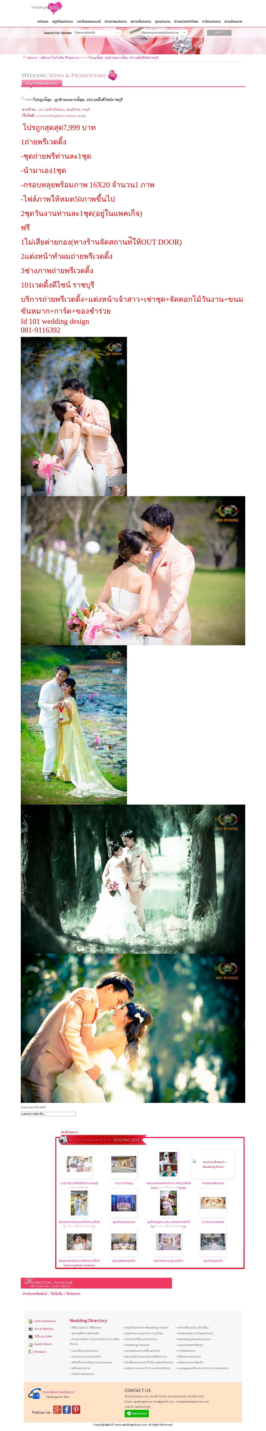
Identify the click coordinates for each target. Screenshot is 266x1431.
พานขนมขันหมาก (213, 1183)
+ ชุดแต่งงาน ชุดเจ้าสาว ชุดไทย (143, 1333)
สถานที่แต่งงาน (141, 21)
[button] (118, 32)
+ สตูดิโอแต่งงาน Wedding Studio (146, 1327)
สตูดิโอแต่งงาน (62, 21)
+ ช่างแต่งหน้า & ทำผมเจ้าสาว (195, 1333)
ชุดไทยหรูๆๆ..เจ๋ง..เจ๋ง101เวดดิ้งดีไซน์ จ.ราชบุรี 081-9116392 (168, 1224)
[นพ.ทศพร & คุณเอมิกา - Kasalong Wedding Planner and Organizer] (168, 1249)
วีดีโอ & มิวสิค (43, 1336)
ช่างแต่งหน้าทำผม (186, 21)
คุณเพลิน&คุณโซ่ (123, 1260)
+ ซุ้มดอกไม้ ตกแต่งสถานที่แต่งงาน (145, 1356)
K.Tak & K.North (213, 1221)
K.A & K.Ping (124, 1183)
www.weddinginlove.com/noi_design (62, 115)
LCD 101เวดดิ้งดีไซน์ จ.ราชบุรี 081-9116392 (79, 1185)
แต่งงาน (32, 57)
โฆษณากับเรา (43, 1344)
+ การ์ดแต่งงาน (185, 1350)
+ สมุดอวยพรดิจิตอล (189, 1344)
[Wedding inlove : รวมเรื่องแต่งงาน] (55, 8)
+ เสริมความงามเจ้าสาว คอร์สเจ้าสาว (147, 1368)
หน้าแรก (42, 21)
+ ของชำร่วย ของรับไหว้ (85, 1356)
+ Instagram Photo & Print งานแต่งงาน (202, 1368)
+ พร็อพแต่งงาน (80, 1368)
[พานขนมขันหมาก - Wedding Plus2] (213, 1166)
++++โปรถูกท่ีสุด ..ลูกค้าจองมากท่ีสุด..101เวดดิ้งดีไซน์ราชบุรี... (121, 57)
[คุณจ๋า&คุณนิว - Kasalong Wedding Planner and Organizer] (213, 1249)
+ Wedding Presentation (193, 1339)
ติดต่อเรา (40, 1351)
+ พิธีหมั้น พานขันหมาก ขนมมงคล (91, 1362)
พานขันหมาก (233, 21)
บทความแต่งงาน (45, 1321)
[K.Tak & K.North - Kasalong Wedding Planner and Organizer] (213, 1207)
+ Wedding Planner (136, 1344)
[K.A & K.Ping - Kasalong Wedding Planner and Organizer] (123, 1171)
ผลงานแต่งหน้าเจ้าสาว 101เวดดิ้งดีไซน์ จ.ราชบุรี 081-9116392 (169, 1185)
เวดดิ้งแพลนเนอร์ (89, 21)
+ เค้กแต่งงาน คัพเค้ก (189, 1362)
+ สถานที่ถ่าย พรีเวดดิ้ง (85, 1333)
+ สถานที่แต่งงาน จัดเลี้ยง (192, 1327)
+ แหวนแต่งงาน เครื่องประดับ (141, 1350)
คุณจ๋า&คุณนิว (213, 1260)
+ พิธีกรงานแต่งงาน (188, 1356)
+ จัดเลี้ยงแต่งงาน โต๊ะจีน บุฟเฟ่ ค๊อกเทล (148, 1362)
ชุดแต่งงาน (162, 21)
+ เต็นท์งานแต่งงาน (82, 1373)
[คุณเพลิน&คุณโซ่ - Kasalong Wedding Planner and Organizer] (123, 1249)
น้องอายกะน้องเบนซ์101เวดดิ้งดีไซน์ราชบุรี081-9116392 (79, 1224)
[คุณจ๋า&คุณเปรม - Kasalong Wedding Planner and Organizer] (123, 1210)
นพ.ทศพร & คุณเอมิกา (168, 1260)
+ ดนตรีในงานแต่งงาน (84, 1350)
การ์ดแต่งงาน (211, 21)
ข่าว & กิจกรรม (43, 1328)
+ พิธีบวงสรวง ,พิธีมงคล (85, 1327)
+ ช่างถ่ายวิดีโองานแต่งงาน (140, 1339)
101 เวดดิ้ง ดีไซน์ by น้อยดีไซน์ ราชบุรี (64, 109)
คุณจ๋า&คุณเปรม (124, 1221)
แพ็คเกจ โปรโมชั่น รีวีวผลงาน (59, 57)
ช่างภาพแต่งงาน (116, 21)
